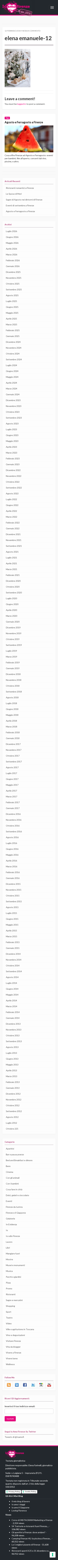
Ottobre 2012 (12, 1105)
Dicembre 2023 (13, 400)
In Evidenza (11, 1224)
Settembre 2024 (14, 359)
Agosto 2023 (12, 423)
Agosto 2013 (12, 1047)
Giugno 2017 (12, 779)
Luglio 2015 (11, 913)
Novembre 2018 (13, 680)
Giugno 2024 (12, 371)
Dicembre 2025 (13, 272)
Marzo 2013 (11, 1076)
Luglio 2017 (11, 773)
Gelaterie (10, 1218)
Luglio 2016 (11, 843)
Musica (9, 1271)
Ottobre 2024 (12, 353)
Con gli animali (12, 1177)
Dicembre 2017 (13, 744)
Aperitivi (10, 1148)
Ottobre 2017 (12, 755)
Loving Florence (19, 1510)
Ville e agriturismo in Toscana (20, 1329)
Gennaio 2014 (12, 1018)
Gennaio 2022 (12, 528)
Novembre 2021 (13, 540)
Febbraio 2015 (13, 942)
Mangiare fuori (13, 1253)
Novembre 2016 (13, 819)
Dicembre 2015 (13, 884)
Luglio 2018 (11, 703)
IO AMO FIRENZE (14, 1454)
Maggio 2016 (12, 854)
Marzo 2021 (11, 569)
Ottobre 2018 (12, 685)
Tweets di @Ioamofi (14, 1437)
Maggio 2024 (12, 377)
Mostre (9, 1259)
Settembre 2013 (14, 1041)
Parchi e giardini (13, 1277)
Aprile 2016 (11, 860)
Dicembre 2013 (13, 1023)
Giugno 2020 (12, 604)
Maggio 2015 (12, 924)
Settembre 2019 (14, 645)
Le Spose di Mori (14, 193)
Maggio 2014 (12, 994)
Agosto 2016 (12, 837)
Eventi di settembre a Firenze (20, 205)
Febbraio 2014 (13, 1012)
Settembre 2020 (14, 592)
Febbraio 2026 (13, 260)
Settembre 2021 (14, 546)
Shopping (10, 1306)
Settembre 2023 (14, 417)
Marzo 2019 (11, 656)
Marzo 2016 (11, 866)
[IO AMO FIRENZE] (1, 11)
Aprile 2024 (11, 382)
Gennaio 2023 (12, 464)
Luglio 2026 (11, 231)
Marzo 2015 (11, 936)
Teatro (9, 1317)
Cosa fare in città (14, 1189)
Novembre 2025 (13, 278)
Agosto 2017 (12, 767)
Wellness (10, 1364)
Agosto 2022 (12, 493)
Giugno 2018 (12, 709)
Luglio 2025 (11, 301)
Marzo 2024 (11, 388)
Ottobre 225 (12, 1128)
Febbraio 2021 (13, 575)
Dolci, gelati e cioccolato (17, 1195)
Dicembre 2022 (13, 470)
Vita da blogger (13, 1346)
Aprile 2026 (11, 248)
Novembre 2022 (13, 476)
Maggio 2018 (12, 715)
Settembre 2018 (14, 691)
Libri (8, 1247)
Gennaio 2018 (12, 738)
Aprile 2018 (11, 720)
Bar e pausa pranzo (15, 1154)
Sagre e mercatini (14, 1300)
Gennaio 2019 (12, 668)
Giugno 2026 (12, 237)
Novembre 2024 (13, 347)
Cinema (9, 1172)
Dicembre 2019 (13, 627)
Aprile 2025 (11, 318)
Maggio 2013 (12, 1064)
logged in (21, 104)
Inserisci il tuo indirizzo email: (20, 1406)
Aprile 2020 (11, 610)
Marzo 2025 (11, 324)
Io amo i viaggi (18, 1504)
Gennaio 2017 (12, 808)
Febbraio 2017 (13, 802)
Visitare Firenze (13, 1341)
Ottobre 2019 (12, 639)
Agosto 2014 (12, 977)
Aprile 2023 (11, 447)
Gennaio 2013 (12, 1088)
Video (9, 1323)
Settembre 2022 (14, 487)
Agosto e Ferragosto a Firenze (24, 122)
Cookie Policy (30, 1492)
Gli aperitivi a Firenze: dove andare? (28, 1532)
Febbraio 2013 (13, 1082)
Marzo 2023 (11, 452)
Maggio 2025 (12, 312)
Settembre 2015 (14, 901)
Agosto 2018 (12, 697)
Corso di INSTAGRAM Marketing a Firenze (32, 1520)
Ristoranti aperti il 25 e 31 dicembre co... (31, 1550)
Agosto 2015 (12, 907)
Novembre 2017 (13, 750)
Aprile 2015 (11, 930)
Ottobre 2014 (12, 965)
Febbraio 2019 (13, 662)
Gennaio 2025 (12, 336)
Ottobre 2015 (12, 895)
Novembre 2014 (13, 959)
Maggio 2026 (12, 243)
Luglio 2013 (11, 1053)
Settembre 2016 (14, 831)
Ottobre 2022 (12, 481)
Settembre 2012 (14, 1111)
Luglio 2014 (11, 983)
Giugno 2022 (12, 505)
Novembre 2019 (13, 633)
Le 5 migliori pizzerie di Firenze (26, 1544)
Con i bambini (12, 1183)
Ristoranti (10, 1294)
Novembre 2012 (13, 1099)
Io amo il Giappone (20, 1507)
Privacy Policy (14, 1492)
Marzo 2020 (11, 616)
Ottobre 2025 (12, 283)
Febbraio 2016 (13, 872)
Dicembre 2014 (13, 954)
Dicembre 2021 (13, 534)
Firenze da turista (14, 1207)
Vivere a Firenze (13, 1352)
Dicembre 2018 (13, 674)
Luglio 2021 (11, 557)
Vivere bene (12, 1358)
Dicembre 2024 (13, 342)
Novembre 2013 (13, 1029)
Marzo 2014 (11, 1006)
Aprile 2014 (11, 1000)
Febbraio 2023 (13, 458)
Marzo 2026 (11, 254)
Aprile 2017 (11, 790)
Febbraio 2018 (13, 732)
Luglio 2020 (11, 598)
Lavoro (9, 1242)
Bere (8, 1166)
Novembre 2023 (13, 406)
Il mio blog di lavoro (21, 1501)
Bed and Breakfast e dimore (19, 1160)
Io (7, 1230)
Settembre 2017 (14, 761)
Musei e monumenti (15, 1265)
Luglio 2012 (11, 1123)
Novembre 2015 (13, 889)
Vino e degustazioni (15, 1335)
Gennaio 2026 (12, 266)
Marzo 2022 (11, 516)
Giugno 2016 (12, 849)
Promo (9, 1288)
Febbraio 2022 (13, 522)
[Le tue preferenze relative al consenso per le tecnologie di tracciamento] (53, 1555)
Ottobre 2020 (12, 586)
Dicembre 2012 (13, 1093)
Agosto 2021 (12, 551)
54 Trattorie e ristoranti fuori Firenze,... (30, 1526)
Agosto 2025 (12, 295)
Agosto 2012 (12, 1117)
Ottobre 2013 (12, 1035)
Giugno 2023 (12, 435)
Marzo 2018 (11, 726)
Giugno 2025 (12, 307)
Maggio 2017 (12, 785)
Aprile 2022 (11, 511)
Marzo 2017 (11, 796)
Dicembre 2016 (13, 814)
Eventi (9, 1201)
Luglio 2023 (11, 429)
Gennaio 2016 (12, 878)
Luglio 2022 (11, 499)
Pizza (8, 1282)
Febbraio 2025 (13, 330)
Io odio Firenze (13, 1236)
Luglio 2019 (11, 650)
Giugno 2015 (12, 919)
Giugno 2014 (12, 988)
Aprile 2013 (11, 1070)
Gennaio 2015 (12, 948)
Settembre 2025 (14, 289)
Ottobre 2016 (12, 825)
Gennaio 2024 (12, 394)
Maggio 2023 (12, 441)
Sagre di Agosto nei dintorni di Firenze (24, 199)
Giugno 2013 (12, 1058)
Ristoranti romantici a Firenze (20, 188)
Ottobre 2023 (12, 412)
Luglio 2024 (11, 365)
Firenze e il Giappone (16, 1212)
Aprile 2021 (11, 563)
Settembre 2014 (14, 971)
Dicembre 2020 (13, 581)
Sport (8, 1311)
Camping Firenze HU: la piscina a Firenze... (31, 1538)
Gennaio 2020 (12, 621)
